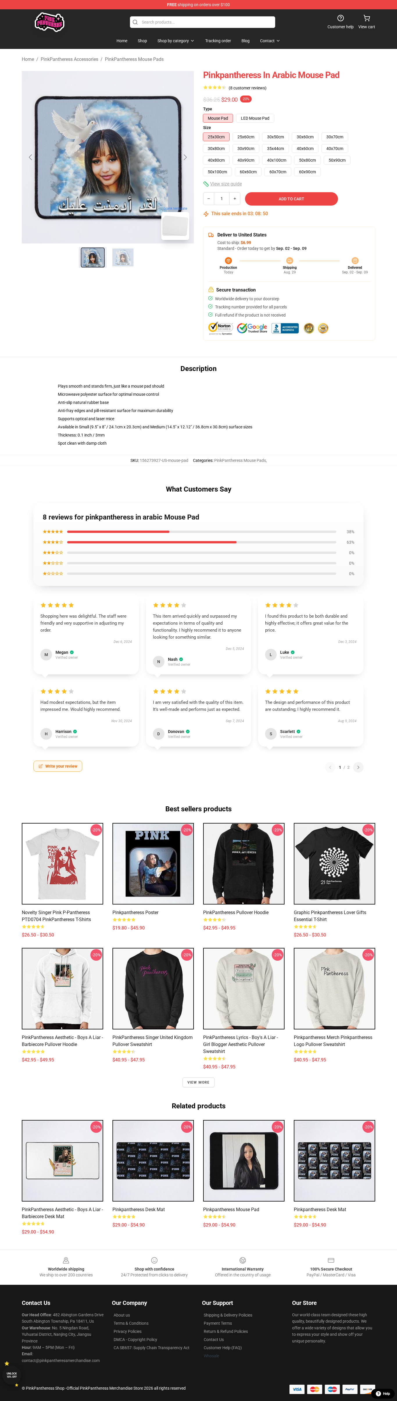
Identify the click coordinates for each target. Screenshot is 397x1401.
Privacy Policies (128, 1331)
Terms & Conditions (131, 1323)
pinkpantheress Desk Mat (138, 1209)
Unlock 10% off (12, 1375)
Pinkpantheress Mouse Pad (231, 1209)
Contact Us (214, 1339)
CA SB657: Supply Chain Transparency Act (151, 1347)
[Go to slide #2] (123, 257)
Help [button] (386, 1394)
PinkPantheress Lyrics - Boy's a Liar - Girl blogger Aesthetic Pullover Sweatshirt (240, 1044)
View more (198, 1082)
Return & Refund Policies (226, 1331)
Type (207, 109)
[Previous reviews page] (330, 767)
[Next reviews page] (358, 767)
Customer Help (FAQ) (223, 1347)
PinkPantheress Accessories (69, 59)
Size (207, 127)
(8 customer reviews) (248, 88)
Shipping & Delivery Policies (228, 1315)
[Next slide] (185, 157)
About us (122, 1315)
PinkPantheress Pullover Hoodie (236, 912)
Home (28, 59)
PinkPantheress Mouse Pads (134, 59)
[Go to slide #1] (93, 257)
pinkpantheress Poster (135, 912)
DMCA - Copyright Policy (135, 1339)
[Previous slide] (31, 157)
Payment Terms (218, 1323)
